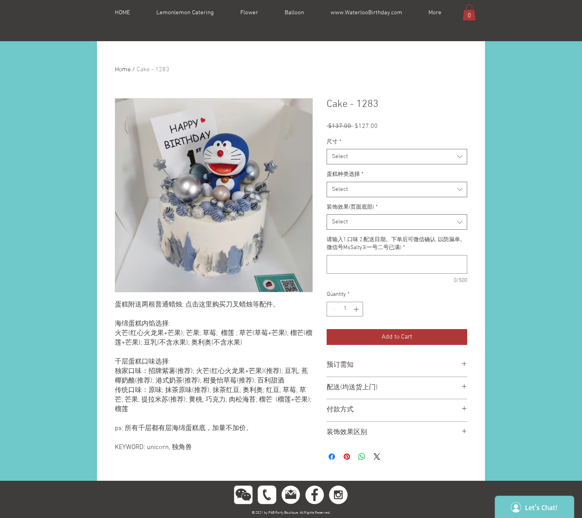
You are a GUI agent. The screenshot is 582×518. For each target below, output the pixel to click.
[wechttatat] (243, 495)
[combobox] (397, 156)
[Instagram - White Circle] (338, 495)
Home (123, 70)
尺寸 (334, 142)
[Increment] (357, 309)
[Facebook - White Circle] (314, 495)
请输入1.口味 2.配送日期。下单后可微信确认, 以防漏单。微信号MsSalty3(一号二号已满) (396, 243)
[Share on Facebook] (332, 456)
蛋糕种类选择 (345, 174)
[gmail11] (290, 495)
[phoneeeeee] (267, 495)
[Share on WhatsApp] (362, 456)
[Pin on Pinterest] (347, 456)
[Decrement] (333, 309)
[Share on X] (377, 456)
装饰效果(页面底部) (352, 207)
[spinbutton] (345, 309)
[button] (469, 12)
